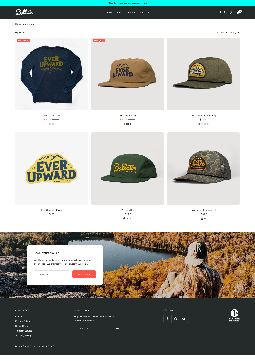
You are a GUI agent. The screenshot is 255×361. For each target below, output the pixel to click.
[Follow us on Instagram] (175, 319)
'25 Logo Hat (127, 210)
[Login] (231, 12)
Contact (131, 12)
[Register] (117, 329)
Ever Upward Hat (127, 115)
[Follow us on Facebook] (167, 319)
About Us (144, 12)
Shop (119, 12)
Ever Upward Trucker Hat (203, 210)
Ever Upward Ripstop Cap (203, 115)
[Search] (225, 12)
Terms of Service (23, 330)
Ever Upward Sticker (51, 210)
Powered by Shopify (46, 346)
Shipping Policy (23, 335)
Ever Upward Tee (51, 115)
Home (109, 12)
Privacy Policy (22, 321)
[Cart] (238, 12)
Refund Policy (22, 326)
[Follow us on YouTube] (184, 319)
